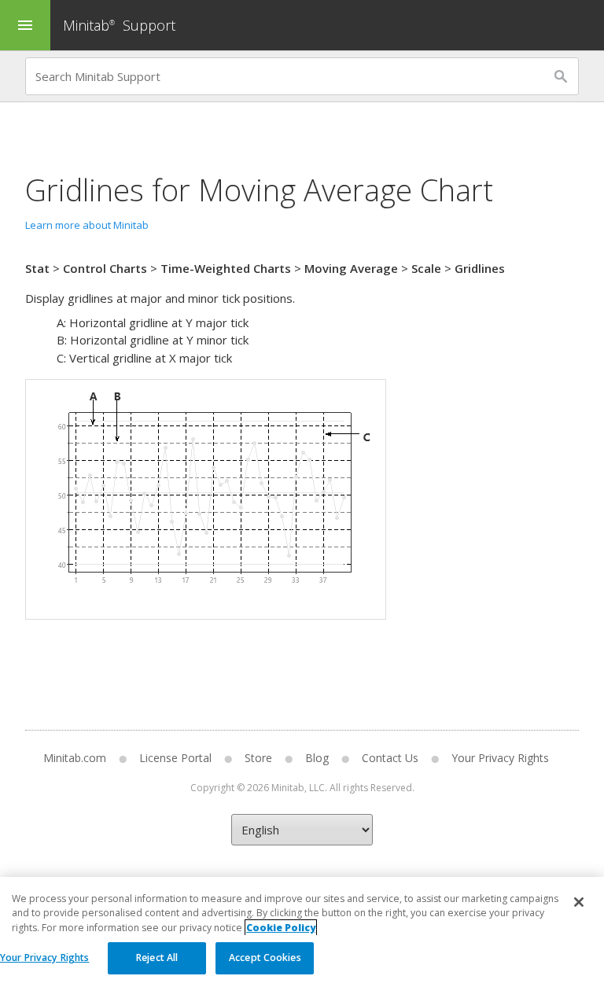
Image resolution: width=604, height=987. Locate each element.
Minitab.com (74, 757)
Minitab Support (119, 25)
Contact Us (390, 757)
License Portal (175, 757)
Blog (317, 757)
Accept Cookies (265, 957)
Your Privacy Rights (44, 957)
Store (258, 757)
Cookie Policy (280, 927)
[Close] (579, 902)
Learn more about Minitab (87, 225)
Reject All (157, 957)
